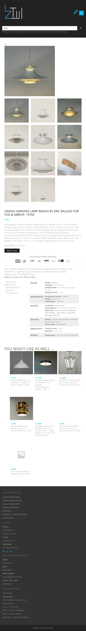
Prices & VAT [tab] (12, 293)
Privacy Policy (8, 517)
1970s (61, 292)
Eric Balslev (36, 271)
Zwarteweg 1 (8, 596)
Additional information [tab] (10, 283)
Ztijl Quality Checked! (67, 308)
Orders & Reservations (12, 500)
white (61, 328)
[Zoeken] (80, 28)
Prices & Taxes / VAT (11, 504)
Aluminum (58, 331)
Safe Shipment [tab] (13, 287)
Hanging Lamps (50, 269)
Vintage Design (35, 269)
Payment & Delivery (11, 507)
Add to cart (12, 250)
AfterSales (7, 510)
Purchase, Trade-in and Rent (15, 514)
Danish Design (64, 287)
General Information (11, 497)
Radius (63, 271)
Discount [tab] (10, 290)
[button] (5, 44)
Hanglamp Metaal (50, 271)
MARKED (60, 301)
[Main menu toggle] (81, 13)
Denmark (56, 299)
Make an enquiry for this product (20, 277)
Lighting (21, 271)
